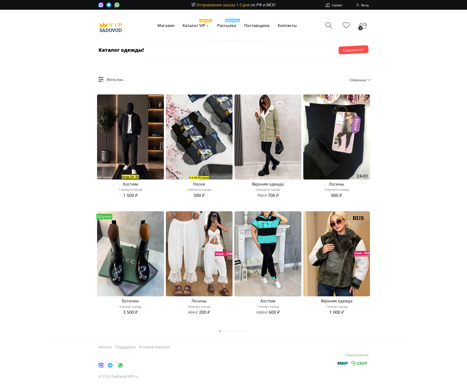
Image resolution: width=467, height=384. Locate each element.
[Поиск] (329, 26)
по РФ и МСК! (236, 5)
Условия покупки (154, 346)
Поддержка (125, 346)
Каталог (105, 346)
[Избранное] (346, 26)
